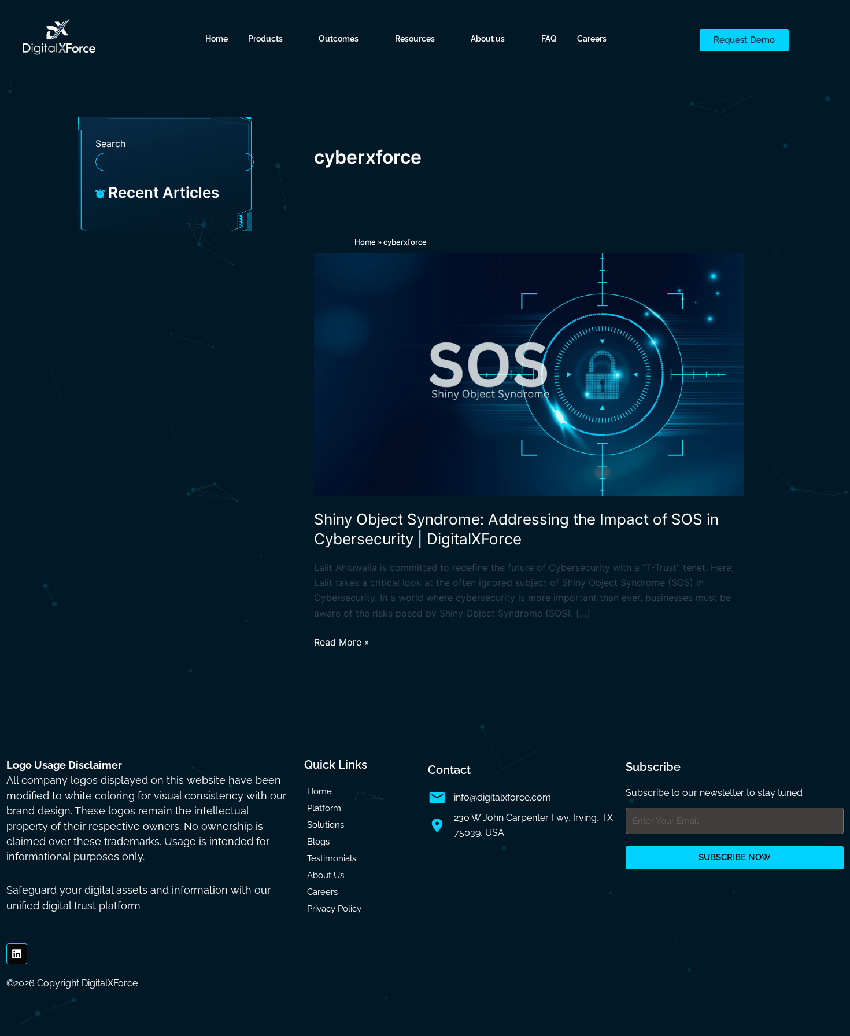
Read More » (341, 641)
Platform (324, 808)
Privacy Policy (334, 909)
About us (488, 38)
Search (110, 143)
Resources (415, 38)
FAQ (549, 38)
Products (265, 38)
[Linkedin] (16, 953)
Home (216, 38)
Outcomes (339, 38)
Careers (592, 38)
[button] (273, 38)
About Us (325, 875)
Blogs (318, 841)
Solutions (325, 825)
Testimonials (331, 858)
